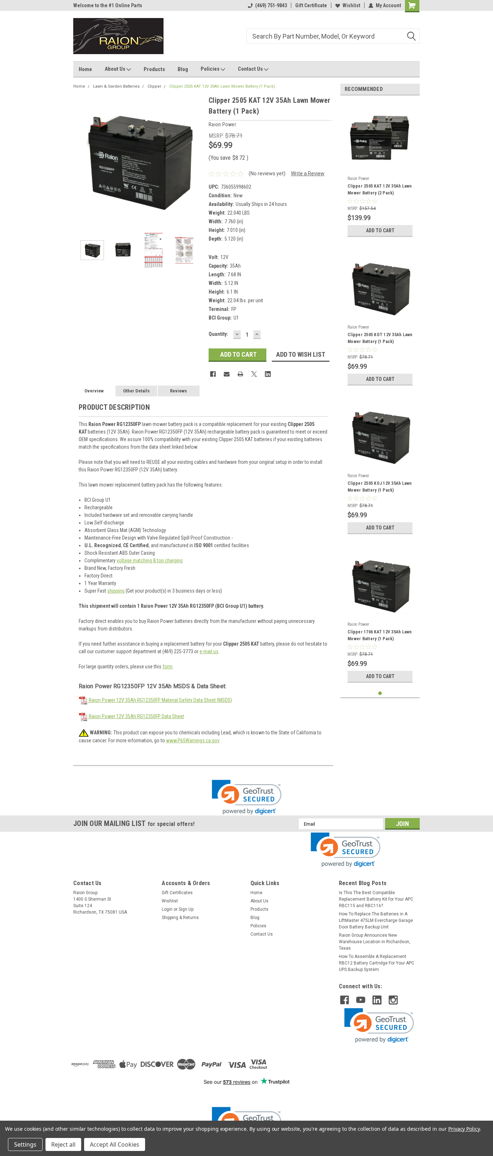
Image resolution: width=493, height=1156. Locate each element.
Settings (25, 1144)
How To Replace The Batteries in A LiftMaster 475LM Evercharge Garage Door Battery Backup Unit (376, 920)
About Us (115, 69)
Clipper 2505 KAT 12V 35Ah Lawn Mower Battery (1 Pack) (222, 86)
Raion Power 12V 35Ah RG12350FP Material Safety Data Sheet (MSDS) (160, 700)
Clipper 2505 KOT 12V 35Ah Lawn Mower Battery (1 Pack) (380, 338)
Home (85, 69)
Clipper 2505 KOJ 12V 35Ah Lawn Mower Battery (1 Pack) (380, 487)
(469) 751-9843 (271, 5)
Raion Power (358, 178)
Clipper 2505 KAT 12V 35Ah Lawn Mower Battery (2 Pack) (380, 189)
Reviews (178, 391)
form (167, 666)
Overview (94, 391)
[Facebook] (213, 374)
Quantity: (218, 334)
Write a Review (307, 173)
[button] (246, 797)
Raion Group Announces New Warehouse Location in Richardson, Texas (374, 942)
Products (154, 69)
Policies (211, 69)
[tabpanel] (380, 170)
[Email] (227, 374)
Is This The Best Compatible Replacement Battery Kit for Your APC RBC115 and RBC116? (376, 899)
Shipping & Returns (180, 917)
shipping (116, 591)
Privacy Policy (464, 1128)
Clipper (154, 86)
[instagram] (393, 1000)
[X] (254, 374)
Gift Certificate (311, 5)
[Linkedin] (268, 374)
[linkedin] (376, 1000)
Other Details (136, 391)
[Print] (240, 374)
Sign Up (186, 909)
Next (196, 160)
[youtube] (360, 1000)
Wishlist (351, 5)
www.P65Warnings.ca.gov (192, 740)
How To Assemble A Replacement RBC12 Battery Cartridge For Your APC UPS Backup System (376, 963)
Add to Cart (380, 230)
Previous (80, 160)
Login (167, 909)
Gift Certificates (177, 892)
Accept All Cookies (114, 1144)
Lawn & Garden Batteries (116, 86)
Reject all (63, 1144)
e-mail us (209, 651)
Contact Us (251, 69)
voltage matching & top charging (150, 560)
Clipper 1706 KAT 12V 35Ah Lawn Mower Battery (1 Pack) (380, 635)
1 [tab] (380, 693)
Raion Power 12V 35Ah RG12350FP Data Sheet (136, 716)
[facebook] (344, 1000)
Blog (183, 69)
